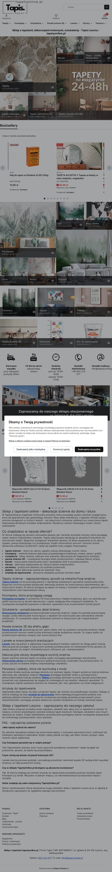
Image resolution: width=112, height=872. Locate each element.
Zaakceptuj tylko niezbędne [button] (30, 449)
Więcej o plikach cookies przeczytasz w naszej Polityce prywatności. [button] (39, 441)
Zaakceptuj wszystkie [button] (89, 449)
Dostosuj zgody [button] (61, 449)
